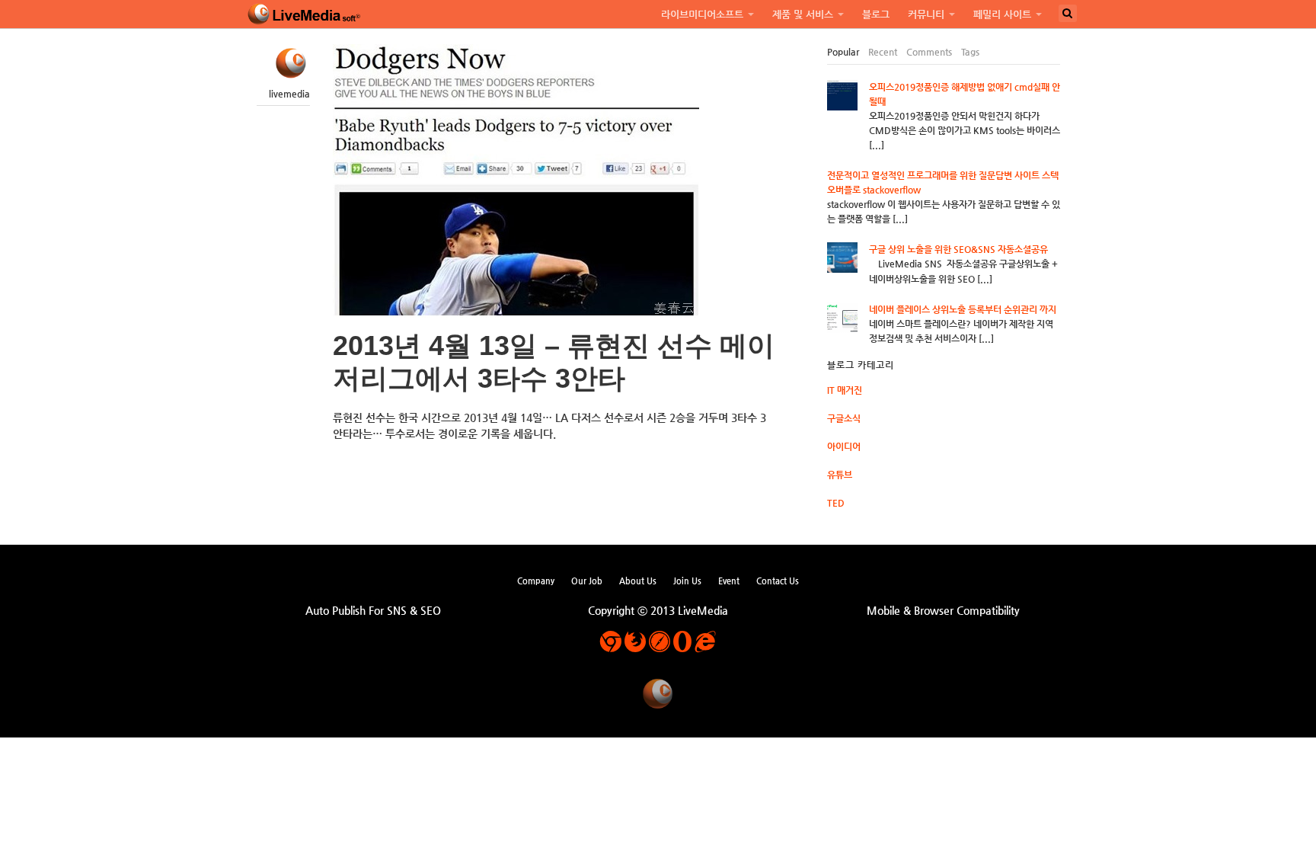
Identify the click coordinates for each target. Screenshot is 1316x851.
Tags (970, 51)
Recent (882, 51)
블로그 (876, 14)
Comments (929, 51)
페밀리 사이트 (1002, 14)
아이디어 (844, 446)
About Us (637, 580)
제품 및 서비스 (802, 14)
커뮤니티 (926, 14)
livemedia (289, 93)
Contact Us (777, 580)
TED (836, 502)
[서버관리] (304, 14)
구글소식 (844, 418)
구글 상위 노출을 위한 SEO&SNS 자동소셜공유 (958, 249)
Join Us (687, 580)
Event (728, 580)
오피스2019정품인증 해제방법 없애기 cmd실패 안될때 (964, 94)
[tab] (843, 52)
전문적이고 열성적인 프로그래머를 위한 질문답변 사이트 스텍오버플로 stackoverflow (943, 182)
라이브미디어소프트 (702, 14)
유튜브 (839, 474)
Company (535, 580)
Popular (843, 51)
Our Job (586, 580)
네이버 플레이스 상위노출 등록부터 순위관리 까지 (962, 309)
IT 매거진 (844, 390)
